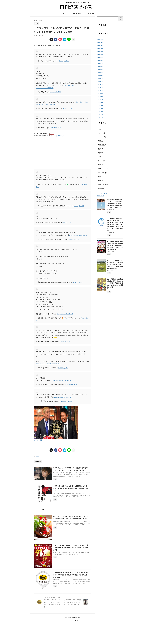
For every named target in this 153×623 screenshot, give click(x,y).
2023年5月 (100, 69)
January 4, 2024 (64, 61)
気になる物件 (101, 161)
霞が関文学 (101, 189)
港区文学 (100, 165)
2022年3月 (100, 111)
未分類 (37, 456)
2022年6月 (100, 102)
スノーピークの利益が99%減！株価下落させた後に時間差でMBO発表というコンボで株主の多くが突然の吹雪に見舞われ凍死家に (115, 264)
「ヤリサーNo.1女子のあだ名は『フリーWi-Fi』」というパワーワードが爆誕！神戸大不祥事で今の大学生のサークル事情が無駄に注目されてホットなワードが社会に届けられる (115, 224)
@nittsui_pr (60, 136)
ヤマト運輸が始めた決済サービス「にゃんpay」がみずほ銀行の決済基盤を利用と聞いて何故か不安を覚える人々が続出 (70, 574)
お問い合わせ (100, 196)
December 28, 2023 (66, 401)
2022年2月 (100, 114)
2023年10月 (100, 54)
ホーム (62, 14)
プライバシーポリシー (103, 194)
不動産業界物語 (102, 145)
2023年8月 (100, 60)
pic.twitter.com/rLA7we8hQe (48, 104)
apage (99, 129)
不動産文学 (101, 141)
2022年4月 (100, 108)
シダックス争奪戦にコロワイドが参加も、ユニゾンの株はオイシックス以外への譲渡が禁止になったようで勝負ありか (71, 547)
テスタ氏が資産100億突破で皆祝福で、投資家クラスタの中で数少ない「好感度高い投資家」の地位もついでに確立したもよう (115, 283)
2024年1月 (100, 45)
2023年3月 (100, 75)
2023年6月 (100, 66)
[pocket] (60, 39)
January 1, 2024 (77, 282)
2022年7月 (100, 99)
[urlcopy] (73, 39)
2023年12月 (100, 48)
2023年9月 (100, 57)
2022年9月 (100, 93)
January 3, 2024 (71, 384)
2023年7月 (100, 63)
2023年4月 (100, 72)
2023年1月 (100, 81)
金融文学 (100, 181)
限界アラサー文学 (103, 185)
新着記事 (100, 153)
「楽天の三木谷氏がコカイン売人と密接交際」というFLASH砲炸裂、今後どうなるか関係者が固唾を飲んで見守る (71, 488)
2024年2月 (100, 42)
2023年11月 (100, 51)
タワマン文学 (90, 14)
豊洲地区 (100, 177)
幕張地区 (100, 149)
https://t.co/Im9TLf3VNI (53, 364)
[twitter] (51, 39)
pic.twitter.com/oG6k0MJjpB (78, 235)
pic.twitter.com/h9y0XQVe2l (44, 88)
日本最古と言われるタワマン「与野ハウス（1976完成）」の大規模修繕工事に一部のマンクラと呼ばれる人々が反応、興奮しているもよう (115, 203)
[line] (69, 39)
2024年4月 (100, 39)
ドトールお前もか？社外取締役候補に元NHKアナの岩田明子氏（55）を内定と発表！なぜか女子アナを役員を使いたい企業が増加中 (115, 245)
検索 (120, 19)
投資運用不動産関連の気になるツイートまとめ (76, 618)
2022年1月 (100, 117)
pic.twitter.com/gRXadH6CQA (62, 397)
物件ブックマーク (103, 169)
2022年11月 (100, 87)
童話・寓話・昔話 (103, 173)
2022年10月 (100, 90)
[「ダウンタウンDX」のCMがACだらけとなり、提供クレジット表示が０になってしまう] (64, 39)
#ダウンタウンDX (69, 85)
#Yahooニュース (41, 364)
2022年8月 (100, 96)
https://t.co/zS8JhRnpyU (65, 314)
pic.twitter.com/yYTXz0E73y (62, 380)
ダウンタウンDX (39, 440)
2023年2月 (100, 78)
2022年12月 (100, 84)
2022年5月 (100, 105)
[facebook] (55, 39)
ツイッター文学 (77, 14)
